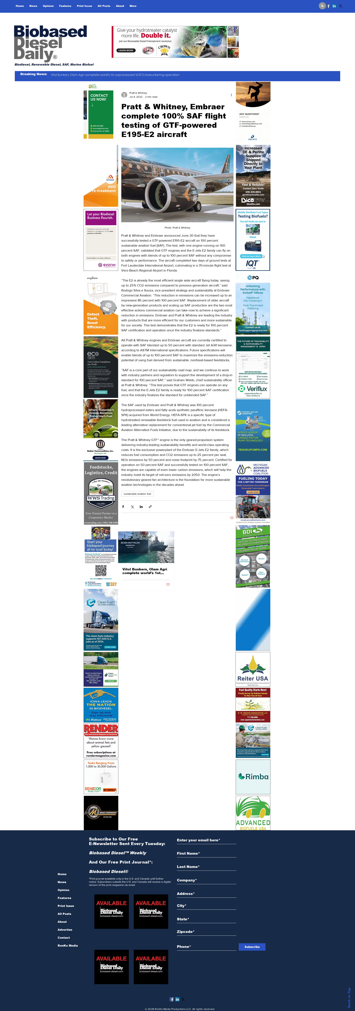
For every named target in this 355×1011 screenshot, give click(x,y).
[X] (341, 6)
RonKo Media (68, 945)
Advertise (65, 929)
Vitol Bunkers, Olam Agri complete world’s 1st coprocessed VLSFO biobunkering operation (144, 571)
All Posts (64, 913)
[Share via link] (150, 506)
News (62, 882)
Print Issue (66, 905)
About (62, 921)
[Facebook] (328, 6)
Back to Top (349, 998)
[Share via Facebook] (123, 506)
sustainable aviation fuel (137, 493)
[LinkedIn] (334, 6)
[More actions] (231, 95)
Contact (64, 937)
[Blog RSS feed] (322, 6)
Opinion (63, 890)
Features (64, 898)
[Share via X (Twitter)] (132, 506)
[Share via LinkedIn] (141, 506)
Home (62, 874)
